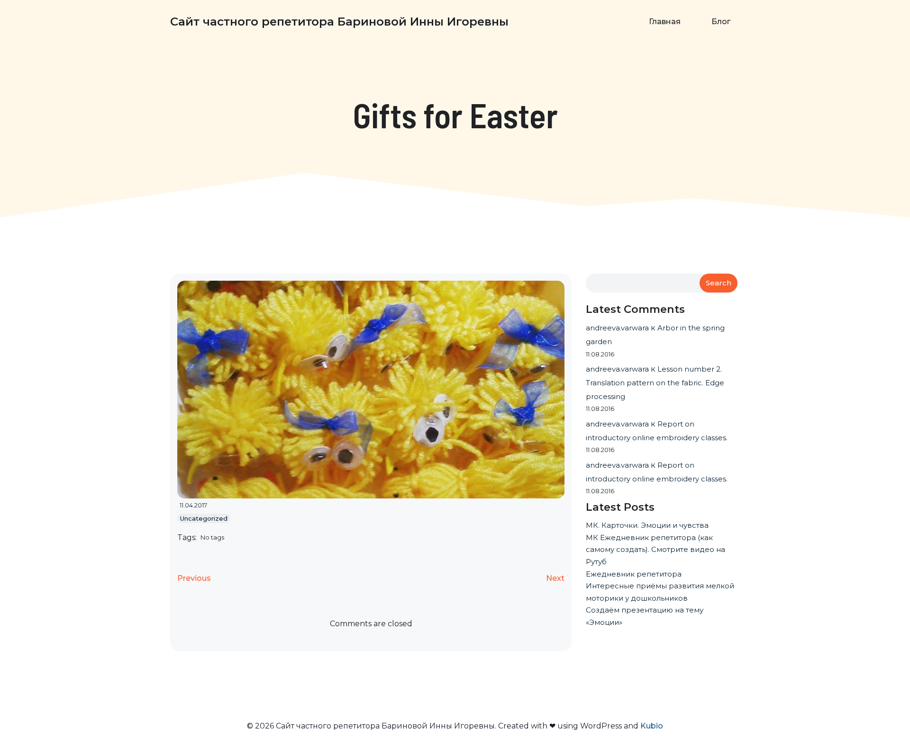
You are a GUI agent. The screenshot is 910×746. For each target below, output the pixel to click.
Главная (665, 21)
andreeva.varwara (617, 327)
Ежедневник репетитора (634, 573)
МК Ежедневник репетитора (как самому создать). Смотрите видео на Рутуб (655, 549)
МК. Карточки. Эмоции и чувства (647, 525)
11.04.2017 (193, 505)
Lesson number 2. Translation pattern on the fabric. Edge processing (655, 382)
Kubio (651, 725)
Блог (720, 21)
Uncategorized (204, 518)
